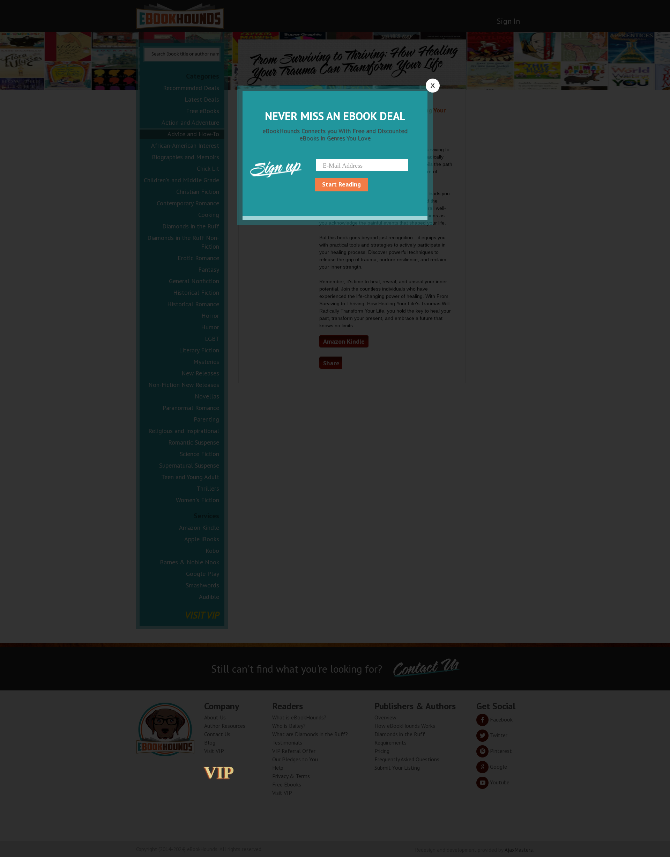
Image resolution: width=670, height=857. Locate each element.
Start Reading (341, 184)
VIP (219, 772)
